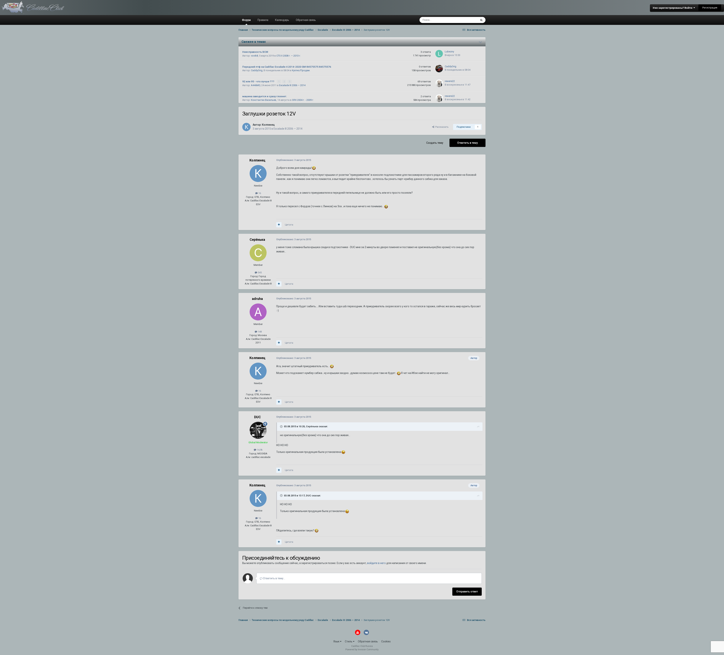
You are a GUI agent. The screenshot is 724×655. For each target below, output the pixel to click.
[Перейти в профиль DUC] (258, 430)
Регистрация (709, 7)
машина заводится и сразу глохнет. (264, 96)
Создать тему (434, 142)
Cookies (386, 641)
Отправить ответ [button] (467, 591)
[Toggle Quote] (281, 426)
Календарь (282, 19)
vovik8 (254, 55)
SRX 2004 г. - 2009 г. (303, 100)
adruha (257, 299)
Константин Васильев (263, 100)
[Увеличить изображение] (314, 167)
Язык (336, 641)
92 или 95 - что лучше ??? (258, 81)
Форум (246, 19)
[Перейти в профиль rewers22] (439, 83)
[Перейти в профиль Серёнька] (258, 252)
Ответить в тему (467, 142)
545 (259, 272)
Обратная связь (306, 19)
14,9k (259, 449)
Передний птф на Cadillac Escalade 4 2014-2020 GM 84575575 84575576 (286, 66)
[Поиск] (481, 20)
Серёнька (257, 240)
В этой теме (465, 20)
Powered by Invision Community (362, 649)
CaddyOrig (256, 70)
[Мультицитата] (278, 224)
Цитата (289, 224)
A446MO (255, 85)
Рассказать (441, 126)
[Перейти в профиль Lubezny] (439, 53)
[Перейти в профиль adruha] (258, 311)
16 (259, 193)
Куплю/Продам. (301, 70)
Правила (263, 19)
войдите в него (376, 563)
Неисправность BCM (255, 51)
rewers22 (450, 81)
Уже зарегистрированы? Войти (673, 7)
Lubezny (449, 51)
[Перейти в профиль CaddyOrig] (439, 68)
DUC (257, 417)
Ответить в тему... (273, 578)
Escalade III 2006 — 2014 (292, 85)
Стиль (349, 641)
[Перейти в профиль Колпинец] (246, 127)
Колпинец (268, 124)
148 (259, 331)
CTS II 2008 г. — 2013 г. (288, 55)
